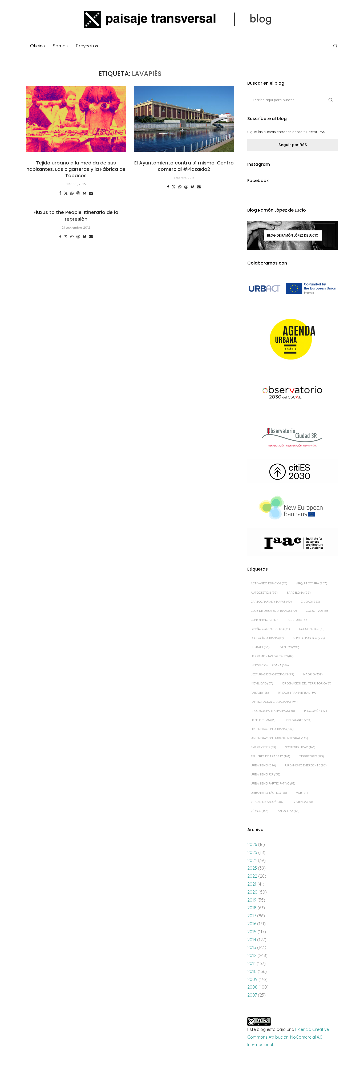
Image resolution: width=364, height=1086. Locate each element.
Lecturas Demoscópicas (272, 674)
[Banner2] (292, 339)
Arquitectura (311, 583)
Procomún (315, 711)
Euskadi (260, 647)
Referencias (263, 720)
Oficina (37, 46)
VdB (302, 793)
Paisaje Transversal (297, 693)
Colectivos (317, 611)
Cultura (298, 620)
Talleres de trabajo (270, 756)
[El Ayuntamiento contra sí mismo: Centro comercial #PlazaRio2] (184, 119)
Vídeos (259, 811)
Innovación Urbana (270, 665)
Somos (60, 46)
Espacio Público (309, 638)
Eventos (289, 647)
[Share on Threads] (78, 193)
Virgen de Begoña (267, 802)
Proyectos (87, 46)
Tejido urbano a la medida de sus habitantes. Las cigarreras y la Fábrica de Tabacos (76, 169)
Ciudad (310, 602)
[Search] (335, 46)
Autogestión (264, 592)
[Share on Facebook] (60, 193)
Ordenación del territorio (306, 683)
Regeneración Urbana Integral (279, 738)
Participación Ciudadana (274, 702)
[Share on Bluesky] (84, 193)
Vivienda (303, 802)
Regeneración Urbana (272, 729)
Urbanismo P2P (265, 774)
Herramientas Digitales (272, 656)
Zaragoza (288, 811)
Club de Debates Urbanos (274, 611)
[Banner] (292, 393)
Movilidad (262, 683)
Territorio (311, 756)
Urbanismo (263, 765)
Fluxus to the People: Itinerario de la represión (76, 215)
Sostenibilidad (300, 747)
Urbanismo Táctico (269, 793)
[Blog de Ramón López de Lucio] (292, 235)
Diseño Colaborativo (270, 629)
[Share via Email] (91, 193)
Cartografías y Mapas (271, 602)
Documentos (311, 629)
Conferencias (265, 620)
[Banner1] (292, 288)
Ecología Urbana (267, 638)
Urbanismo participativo (273, 783)
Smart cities (263, 747)
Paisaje (260, 693)
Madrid (312, 674)
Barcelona (298, 592)
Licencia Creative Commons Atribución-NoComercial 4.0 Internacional (288, 1037)
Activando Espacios (269, 583)
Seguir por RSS (292, 144)
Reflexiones (298, 720)
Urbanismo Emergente (305, 765)
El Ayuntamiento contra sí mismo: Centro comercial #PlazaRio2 (184, 165)
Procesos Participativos (273, 711)
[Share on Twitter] (66, 193)
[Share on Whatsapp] (72, 193)
